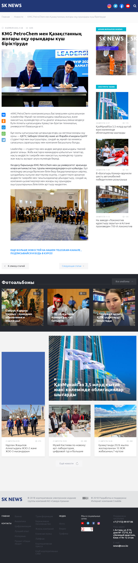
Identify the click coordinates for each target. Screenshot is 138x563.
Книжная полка (43, 533)
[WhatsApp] (4, 134)
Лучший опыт (22, 531)
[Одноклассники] (4, 121)
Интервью (20, 536)
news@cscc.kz (120, 545)
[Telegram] (4, 140)
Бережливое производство (43, 522)
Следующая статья (71, 266)
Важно (18, 516)
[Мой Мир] (4, 127)
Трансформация (44, 516)
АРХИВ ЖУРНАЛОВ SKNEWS (110, 29)
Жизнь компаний (44, 528)
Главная (6, 16)
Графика (63, 533)
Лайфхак (40, 538)
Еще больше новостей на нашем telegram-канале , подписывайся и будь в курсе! (46, 252)
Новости (18, 16)
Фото (62, 523)
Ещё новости (66, 463)
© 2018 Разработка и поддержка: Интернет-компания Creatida (109, 499)
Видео (62, 528)
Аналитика (20, 521)
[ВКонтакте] (4, 115)
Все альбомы (122, 281)
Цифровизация (23, 526)
